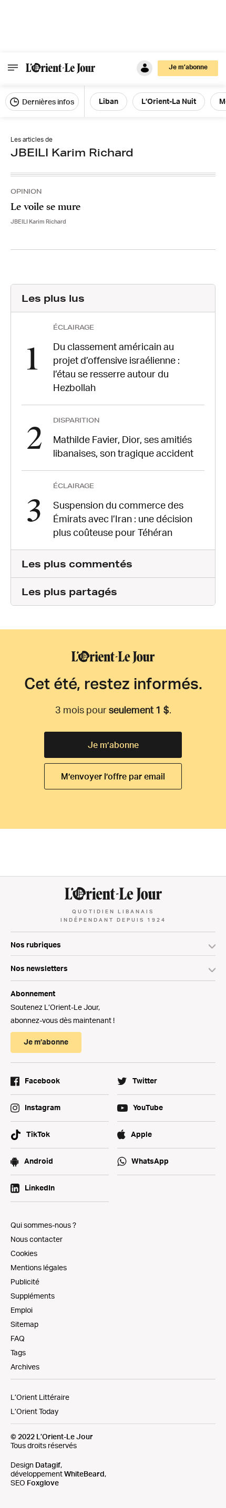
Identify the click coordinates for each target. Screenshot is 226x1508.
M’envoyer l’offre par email (113, 776)
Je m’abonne (113, 745)
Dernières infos (47, 101)
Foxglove (43, 1482)
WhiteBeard (84, 1473)
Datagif (47, 1464)
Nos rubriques (36, 944)
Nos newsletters (39, 968)
